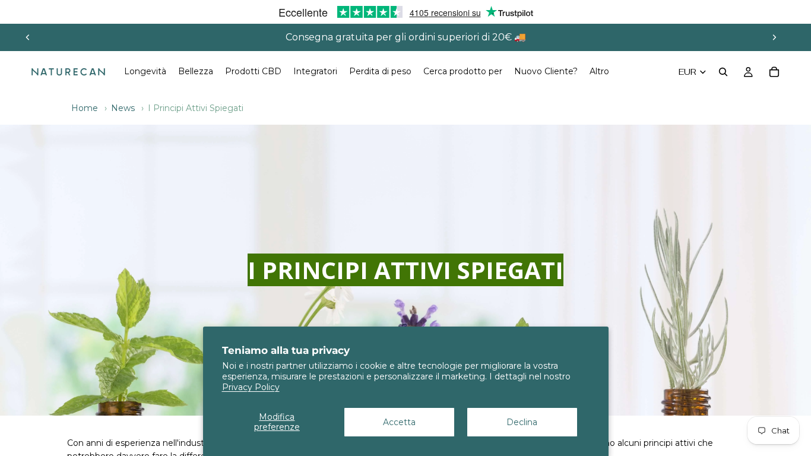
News (123, 108)
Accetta (399, 422)
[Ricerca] (723, 72)
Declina (521, 422)
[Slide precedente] (28, 37)
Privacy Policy (251, 387)
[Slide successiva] (774, 37)
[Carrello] (774, 72)
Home (84, 108)
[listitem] (599, 72)
